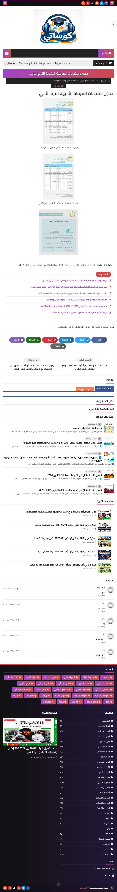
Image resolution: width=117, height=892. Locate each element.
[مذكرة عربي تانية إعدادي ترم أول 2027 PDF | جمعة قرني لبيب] (104, 555)
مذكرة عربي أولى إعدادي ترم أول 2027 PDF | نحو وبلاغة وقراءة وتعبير (63, 565)
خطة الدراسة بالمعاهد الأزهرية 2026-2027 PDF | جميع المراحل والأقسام (77, 300)
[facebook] (106, 3)
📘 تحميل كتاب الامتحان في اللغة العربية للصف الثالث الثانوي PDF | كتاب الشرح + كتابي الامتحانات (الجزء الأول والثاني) (53, 459)
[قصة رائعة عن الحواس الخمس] (109, 427)
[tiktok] (92, 3)
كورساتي (82, 887)
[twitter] (102, 3)
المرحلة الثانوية (80, 695)
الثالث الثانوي (83, 683)
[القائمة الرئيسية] (7, 53)
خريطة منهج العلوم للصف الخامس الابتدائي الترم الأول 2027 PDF (80, 312)
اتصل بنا (107, 875)
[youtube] (97, 3)
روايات (15, 695)
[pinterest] (88, 3)
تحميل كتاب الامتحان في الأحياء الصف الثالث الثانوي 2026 (75, 475)
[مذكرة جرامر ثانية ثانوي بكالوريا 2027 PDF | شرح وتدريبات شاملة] (104, 528)
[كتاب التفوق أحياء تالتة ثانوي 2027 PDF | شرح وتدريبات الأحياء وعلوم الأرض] (104, 515)
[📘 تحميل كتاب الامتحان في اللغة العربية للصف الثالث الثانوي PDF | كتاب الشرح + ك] (109, 457)
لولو (103, 603)
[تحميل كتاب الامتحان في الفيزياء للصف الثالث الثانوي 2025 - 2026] (109, 489)
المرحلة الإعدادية (102, 695)
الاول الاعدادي (50, 677)
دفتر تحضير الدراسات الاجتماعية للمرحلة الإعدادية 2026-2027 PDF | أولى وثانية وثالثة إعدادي (68, 287)
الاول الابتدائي (69, 677)
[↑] (58, 884)
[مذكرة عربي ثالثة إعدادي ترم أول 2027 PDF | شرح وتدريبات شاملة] (104, 541)
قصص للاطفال (92, 702)
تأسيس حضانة (61, 695)
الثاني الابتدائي (64, 683)
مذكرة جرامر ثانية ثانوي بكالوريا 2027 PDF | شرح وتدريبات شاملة (65, 525)
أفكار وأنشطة (88, 677)
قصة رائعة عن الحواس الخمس (87, 428)
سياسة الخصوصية (102, 868)
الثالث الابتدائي (12, 677)
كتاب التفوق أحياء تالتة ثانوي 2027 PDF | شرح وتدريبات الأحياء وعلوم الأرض (59, 63)
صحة (108, 702)
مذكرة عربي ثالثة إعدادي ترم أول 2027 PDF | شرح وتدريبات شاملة (65, 538)
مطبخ (61, 702)
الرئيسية (104, 53)
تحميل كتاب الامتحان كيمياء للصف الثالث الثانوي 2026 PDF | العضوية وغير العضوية (62, 443)
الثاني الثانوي (24, 683)
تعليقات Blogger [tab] (84, 389)
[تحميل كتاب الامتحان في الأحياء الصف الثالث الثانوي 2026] (109, 475)
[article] (32, 364)
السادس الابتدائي (61, 689)
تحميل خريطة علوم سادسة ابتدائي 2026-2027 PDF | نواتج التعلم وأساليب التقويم (73, 306)
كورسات (74, 702)
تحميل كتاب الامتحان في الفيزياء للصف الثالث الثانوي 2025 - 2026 (70, 490)
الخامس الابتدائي (102, 689)
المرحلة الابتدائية (21, 689)
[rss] (83, 3)
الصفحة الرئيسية (70, 80)
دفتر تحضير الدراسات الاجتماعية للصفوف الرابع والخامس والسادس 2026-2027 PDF (73, 293)
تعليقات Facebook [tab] (104, 388)
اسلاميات (106, 677)
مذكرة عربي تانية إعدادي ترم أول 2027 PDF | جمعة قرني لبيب (66, 551)
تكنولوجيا (30, 695)
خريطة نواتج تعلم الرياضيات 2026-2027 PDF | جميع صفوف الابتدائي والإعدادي (75, 280)
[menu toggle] (112, 3)
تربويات (44, 695)
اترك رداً (100, 595)
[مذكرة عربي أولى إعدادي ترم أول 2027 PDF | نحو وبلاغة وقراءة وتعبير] (104, 568)
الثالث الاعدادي (103, 683)
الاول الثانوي (31, 677)
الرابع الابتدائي (82, 689)
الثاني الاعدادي (44, 683)
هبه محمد (101, 587)
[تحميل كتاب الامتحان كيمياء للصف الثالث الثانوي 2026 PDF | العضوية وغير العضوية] (109, 442)
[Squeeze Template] (112, 888)
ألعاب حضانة (41, 689)
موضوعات (55, 80)
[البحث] (5, 3)
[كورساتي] (58, 26)
